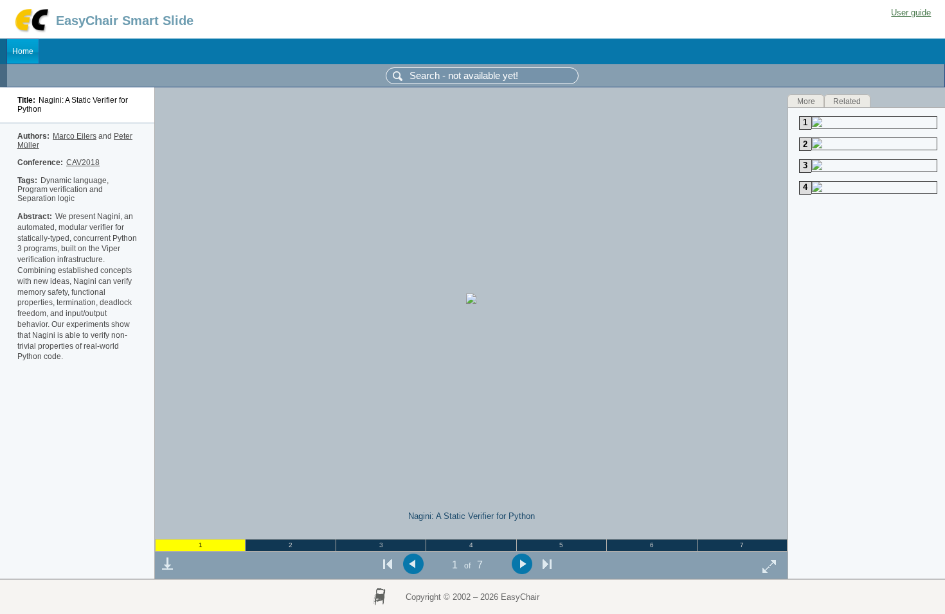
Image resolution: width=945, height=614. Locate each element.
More (806, 100)
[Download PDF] (167, 564)
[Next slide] (521, 564)
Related (847, 100)
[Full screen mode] (769, 566)
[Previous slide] (413, 564)
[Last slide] (547, 564)
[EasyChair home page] (31, 30)
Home (22, 51)
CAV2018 (83, 162)
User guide (911, 12)
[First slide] (387, 564)
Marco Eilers (74, 136)
